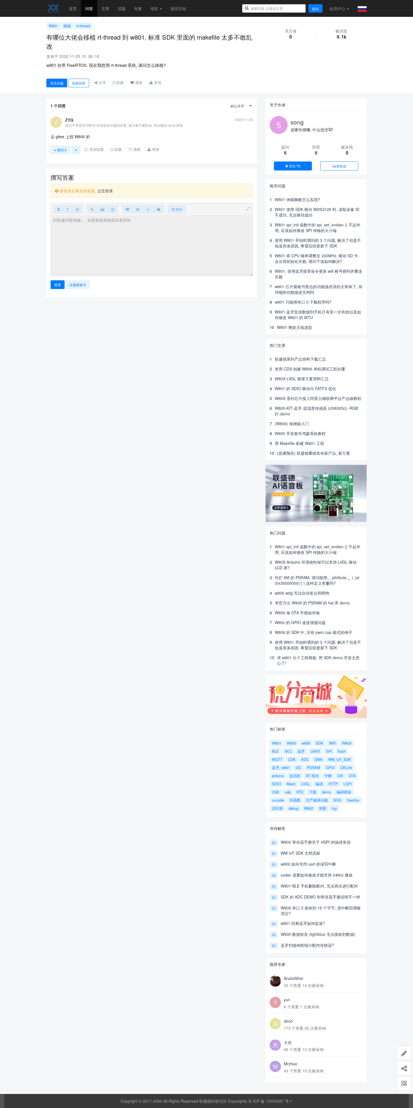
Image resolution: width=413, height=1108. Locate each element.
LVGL (305, 783)
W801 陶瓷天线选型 (294, 327)
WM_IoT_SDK (339, 759)
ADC (305, 759)
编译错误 (344, 792)
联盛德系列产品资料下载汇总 (300, 359)
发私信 (340, 165)
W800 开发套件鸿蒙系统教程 (300, 433)
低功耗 (294, 775)
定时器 (277, 808)
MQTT (277, 759)
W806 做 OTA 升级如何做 (297, 612)
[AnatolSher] (275, 981)
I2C (298, 767)
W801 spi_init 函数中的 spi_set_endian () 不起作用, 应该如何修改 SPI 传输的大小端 (317, 227)
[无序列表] (127, 209)
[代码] (148, 209)
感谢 (138, 82)
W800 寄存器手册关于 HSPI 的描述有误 (316, 842)
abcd (288, 1021)
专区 (154, 8)
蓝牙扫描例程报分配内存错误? (307, 945)
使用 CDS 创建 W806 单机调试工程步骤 (310, 369)
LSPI (348, 783)
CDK (292, 759)
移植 (67, 25)
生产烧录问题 (317, 800)
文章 (105, 8)
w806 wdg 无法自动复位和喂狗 (302, 593)
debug (293, 808)
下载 (312, 792)
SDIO (276, 783)
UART (315, 751)
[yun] (275, 1002)
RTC (299, 792)
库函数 (294, 800)
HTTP (333, 783)
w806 (306, 743)
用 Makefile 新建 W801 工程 (299, 443)
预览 (178, 209)
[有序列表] (137, 209)
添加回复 (96, 149)
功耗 (275, 792)
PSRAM (313, 767)
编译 (319, 783)
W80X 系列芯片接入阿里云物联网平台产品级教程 (318, 398)
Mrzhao (290, 1063)
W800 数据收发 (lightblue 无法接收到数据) (318, 934)
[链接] (92, 209)
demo (326, 792)
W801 (53, 25)
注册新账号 (77, 284)
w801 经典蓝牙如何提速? (303, 923)
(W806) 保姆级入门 (292, 423)
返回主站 (178, 8)
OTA (352, 775)
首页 (73, 8)
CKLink (346, 767)
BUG (337, 800)
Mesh (291, 783)
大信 (288, 1042)
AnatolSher (293, 978)
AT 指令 (312, 775)
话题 (122, 8)
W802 (308, 808)
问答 (89, 8)
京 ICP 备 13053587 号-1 (270, 1101)
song (297, 122)
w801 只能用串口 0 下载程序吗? (303, 302)
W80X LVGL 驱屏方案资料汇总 (302, 378)
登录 (57, 284)
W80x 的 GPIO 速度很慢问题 (300, 622)
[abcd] (275, 1023)
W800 (291, 743)
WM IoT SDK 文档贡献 (300, 853)
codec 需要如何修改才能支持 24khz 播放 (317, 875)
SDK (319, 743)
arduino (278, 775)
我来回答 (78, 83)
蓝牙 (301, 751)
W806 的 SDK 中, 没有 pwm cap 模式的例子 (313, 632)
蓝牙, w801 (281, 767)
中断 (328, 775)
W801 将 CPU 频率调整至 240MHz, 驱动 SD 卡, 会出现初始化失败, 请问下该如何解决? (317, 258)
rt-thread (83, 25)
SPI (329, 751)
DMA (318, 759)
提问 (315, 8)
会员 (337, 8)
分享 (101, 82)
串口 (288, 751)
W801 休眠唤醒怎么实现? (297, 199)
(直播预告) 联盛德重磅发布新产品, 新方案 (313, 453)
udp (288, 792)
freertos (353, 800)
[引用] (158, 209)
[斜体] (67, 209)
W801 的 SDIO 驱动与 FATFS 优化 (305, 388)
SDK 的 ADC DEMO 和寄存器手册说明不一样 (320, 897)
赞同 (61, 149)
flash (342, 751)
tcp (334, 808)
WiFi (332, 743)
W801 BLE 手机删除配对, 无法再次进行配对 (319, 886)
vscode (278, 800)
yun (287, 999)
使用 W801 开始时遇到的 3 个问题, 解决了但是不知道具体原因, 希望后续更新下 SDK (318, 243)
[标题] (77, 209)
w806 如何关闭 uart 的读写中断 (308, 864)
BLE (275, 751)
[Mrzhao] (275, 1066)
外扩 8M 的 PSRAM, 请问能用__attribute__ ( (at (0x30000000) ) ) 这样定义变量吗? (317, 580)
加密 (322, 808)
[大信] (275, 1045)
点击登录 (105, 191)
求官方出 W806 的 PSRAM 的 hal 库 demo (312, 603)
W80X (347, 743)
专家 (138, 8)
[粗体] (58, 209)
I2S (340, 775)
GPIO (330, 767)
